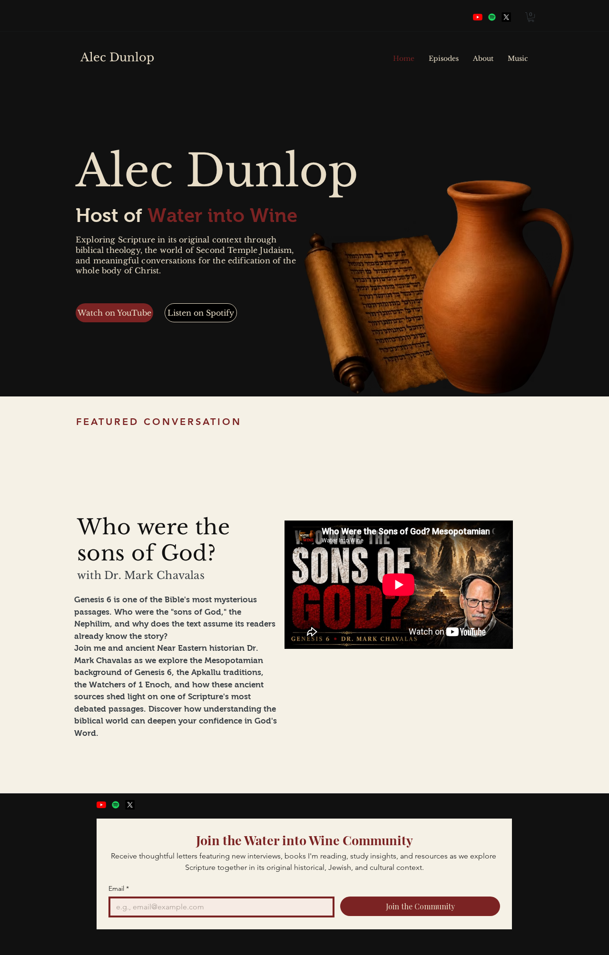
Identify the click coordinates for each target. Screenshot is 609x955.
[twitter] (506, 17)
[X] (130, 805)
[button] (531, 17)
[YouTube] (477, 17)
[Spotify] (492, 17)
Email (118, 889)
